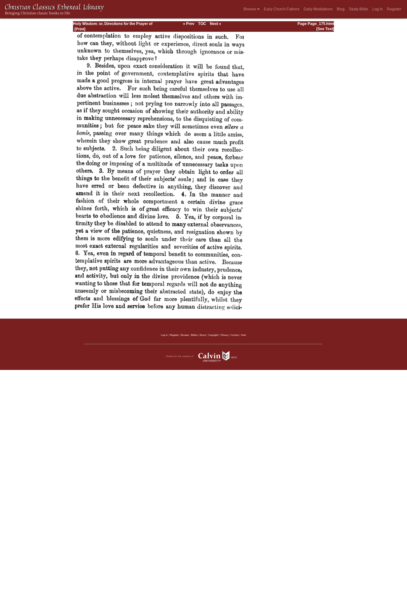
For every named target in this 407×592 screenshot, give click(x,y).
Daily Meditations (318, 9)
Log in (164, 335)
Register (394, 9)
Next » (215, 24)
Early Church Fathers (281, 9)
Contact (235, 335)
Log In (377, 9)
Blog (341, 9)
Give (243, 335)
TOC (202, 24)
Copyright (213, 335)
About (202, 335)
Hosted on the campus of (180, 356)
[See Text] (325, 29)
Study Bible (358, 9)
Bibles (194, 335)
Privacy (224, 335)
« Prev (188, 24)
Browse (250, 9)
